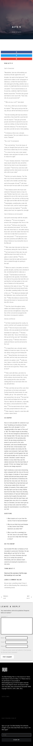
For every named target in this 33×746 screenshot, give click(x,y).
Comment (4, 616)
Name (3, 638)
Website (3, 646)
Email (3, 642)
